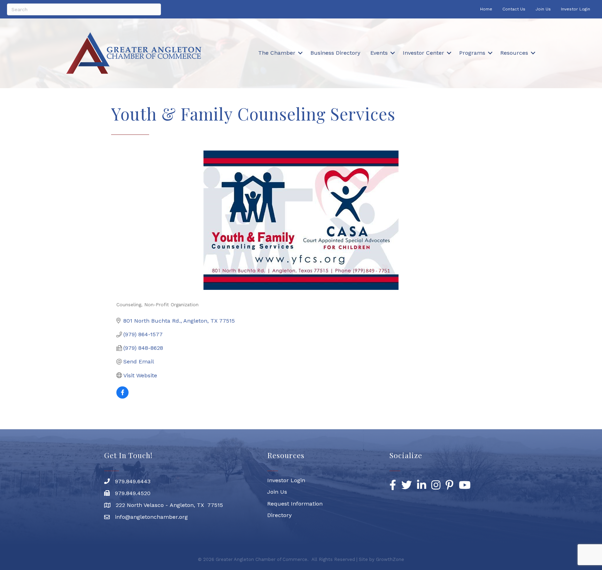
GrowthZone (390, 559)
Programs (472, 52)
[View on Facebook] (122, 396)
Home (486, 9)
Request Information (295, 503)
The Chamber (276, 52)
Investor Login (575, 9)
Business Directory (335, 52)
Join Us (543, 9)
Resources (514, 52)
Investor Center (423, 52)
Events (379, 52)
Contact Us (513, 9)
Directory (279, 515)
